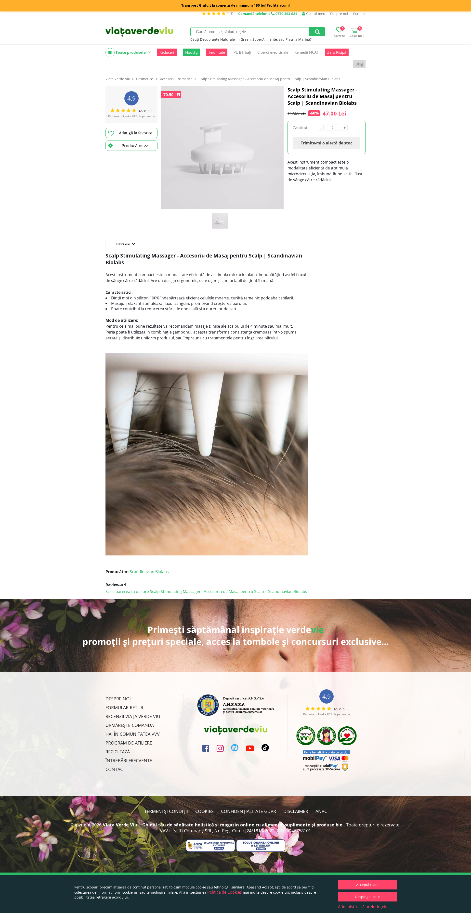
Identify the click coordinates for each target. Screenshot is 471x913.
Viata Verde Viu (117, 79)
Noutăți (191, 52)
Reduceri (166, 52)
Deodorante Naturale (217, 39)
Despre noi (339, 13)
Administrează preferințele (362, 906)
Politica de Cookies (224, 892)
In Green (243, 39)
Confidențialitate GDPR (248, 811)
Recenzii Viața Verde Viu (132, 716)
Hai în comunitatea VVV (132, 734)
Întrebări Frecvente (128, 760)
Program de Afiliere (128, 743)
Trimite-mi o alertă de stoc (326, 143)
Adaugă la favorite (135, 133)
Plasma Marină (298, 39)
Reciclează (117, 752)
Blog (359, 64)
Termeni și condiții (166, 811)
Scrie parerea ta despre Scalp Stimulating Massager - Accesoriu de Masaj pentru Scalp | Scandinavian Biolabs (206, 591)
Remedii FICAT (306, 52)
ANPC (321, 811)
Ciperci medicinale (272, 52)
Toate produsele (131, 52)
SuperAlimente (264, 39)
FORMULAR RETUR (124, 707)
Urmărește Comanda (129, 725)
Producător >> (135, 145)
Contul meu (315, 13)
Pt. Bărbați (242, 52)
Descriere (123, 244)
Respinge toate (367, 896)
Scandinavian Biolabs (149, 571)
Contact (359, 13)
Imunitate (217, 52)
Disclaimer (295, 811)
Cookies (204, 811)
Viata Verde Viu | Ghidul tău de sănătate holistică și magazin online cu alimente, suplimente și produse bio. (223, 825)
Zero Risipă (336, 52)
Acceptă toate (367, 884)
